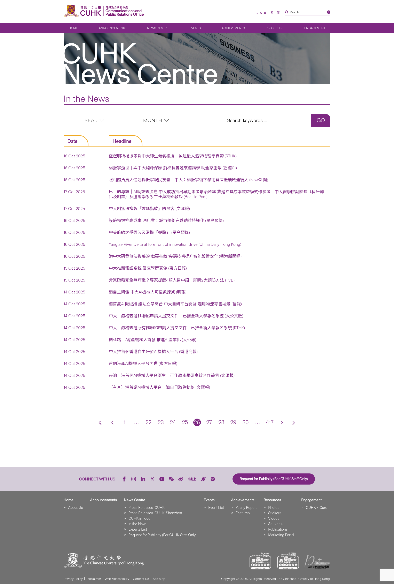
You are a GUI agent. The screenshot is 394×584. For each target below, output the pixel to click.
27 (209, 422)
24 (173, 422)
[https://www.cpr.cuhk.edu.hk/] (123, 11)
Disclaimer (93, 579)
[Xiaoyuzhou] (203, 479)
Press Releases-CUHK (146, 507)
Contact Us (141, 579)
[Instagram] (133, 479)
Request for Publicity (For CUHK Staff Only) (162, 535)
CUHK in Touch (140, 518)
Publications (278, 529)
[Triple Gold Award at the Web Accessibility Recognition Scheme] (260, 561)
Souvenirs (276, 524)
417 (270, 422)
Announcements (112, 28)
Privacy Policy (73, 579)
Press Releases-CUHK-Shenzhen (155, 513)
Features (243, 513)
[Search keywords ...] (249, 120)
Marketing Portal (281, 535)
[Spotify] (212, 479)
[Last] (294, 422)
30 (245, 422)
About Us (75, 507)
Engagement (314, 28)
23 (161, 422)
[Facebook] (124, 479)
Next (282, 422)
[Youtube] (161, 479)
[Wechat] (171, 479)
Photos (273, 507)
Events (195, 28)
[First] (100, 422)
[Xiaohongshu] (192, 479)
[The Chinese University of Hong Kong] (83, 11)
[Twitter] (152, 479)
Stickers (274, 513)
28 (221, 422)
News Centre (157, 28)
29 (233, 422)
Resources (274, 28)
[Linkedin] (143, 479)
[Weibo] (180, 479)
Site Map (159, 579)
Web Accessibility (117, 579)
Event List (216, 507)
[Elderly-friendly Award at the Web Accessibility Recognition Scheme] (288, 561)
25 (185, 422)
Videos (273, 518)
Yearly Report (246, 507)
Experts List (137, 529)
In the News (138, 524)
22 (148, 422)
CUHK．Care (316, 507)
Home (73, 28)
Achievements (233, 28)
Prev (112, 422)
